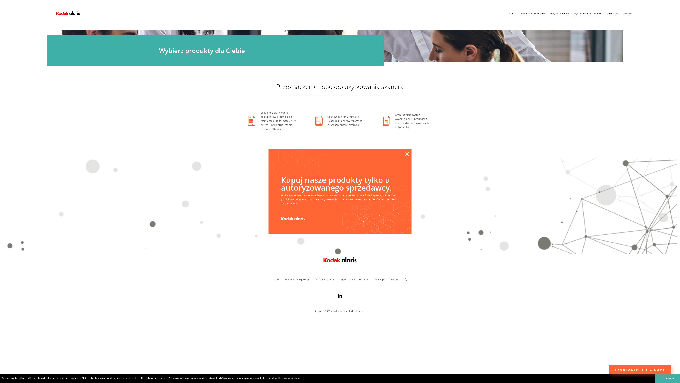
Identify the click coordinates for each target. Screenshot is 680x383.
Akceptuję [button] (668, 378)
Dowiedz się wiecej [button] (290, 378)
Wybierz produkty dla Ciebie (588, 13)
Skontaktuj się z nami (640, 369)
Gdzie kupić (612, 13)
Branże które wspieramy (532, 13)
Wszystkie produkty (559, 13)
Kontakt (628, 13)
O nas (512, 13)
